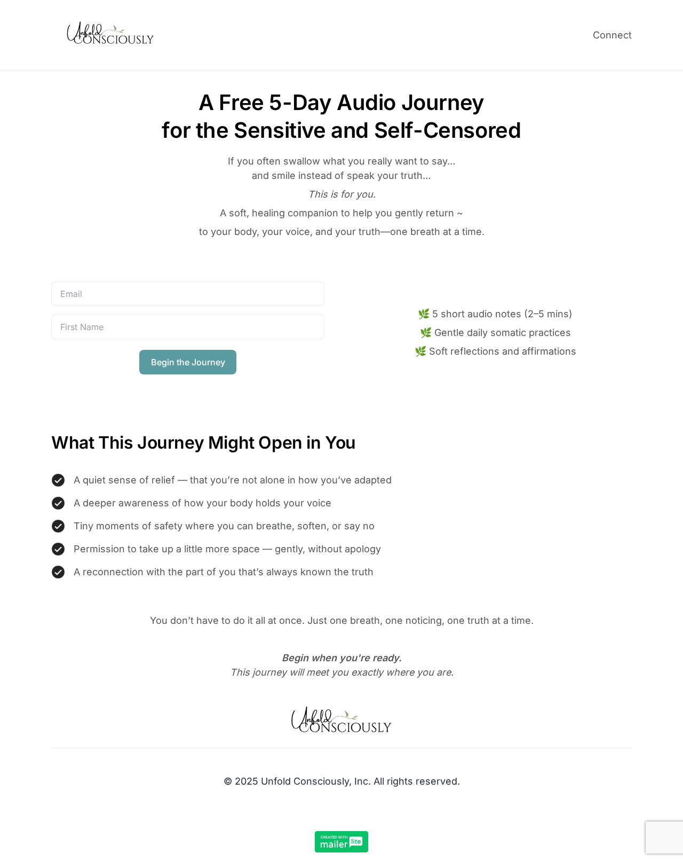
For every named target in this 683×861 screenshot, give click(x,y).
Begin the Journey (188, 362)
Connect (612, 35)
